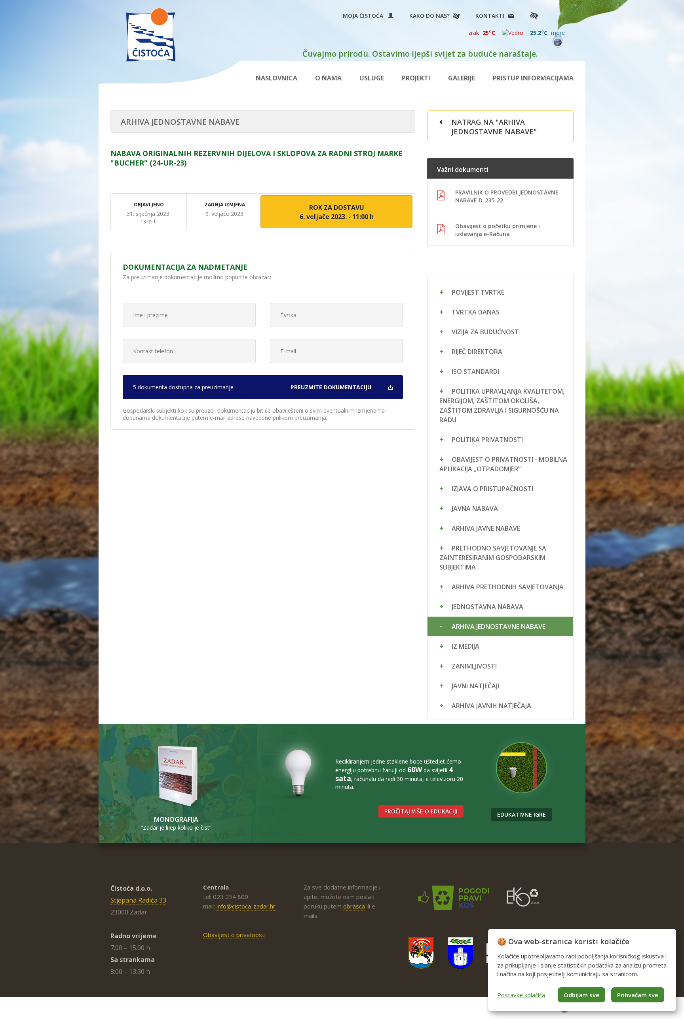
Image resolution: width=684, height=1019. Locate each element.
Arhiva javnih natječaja (491, 705)
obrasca (354, 906)
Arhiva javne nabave (486, 528)
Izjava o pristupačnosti (492, 488)
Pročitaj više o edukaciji (421, 811)
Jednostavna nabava (487, 606)
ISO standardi (475, 371)
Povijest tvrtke (478, 292)
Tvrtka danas (476, 312)
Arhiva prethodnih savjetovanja (508, 587)
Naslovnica (276, 78)
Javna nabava (475, 508)
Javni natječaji (475, 686)
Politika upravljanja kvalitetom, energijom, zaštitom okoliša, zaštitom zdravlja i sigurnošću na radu (501, 405)
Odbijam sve (581, 995)
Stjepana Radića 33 (138, 900)
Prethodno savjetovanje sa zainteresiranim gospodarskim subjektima (492, 557)
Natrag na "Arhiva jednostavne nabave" (494, 126)
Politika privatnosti (487, 439)
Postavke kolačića (521, 995)
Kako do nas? (429, 15)
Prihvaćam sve (637, 995)
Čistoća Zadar (150, 34)
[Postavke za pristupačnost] (534, 15)
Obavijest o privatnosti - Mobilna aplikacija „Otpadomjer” (503, 464)
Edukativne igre (521, 814)
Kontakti (489, 15)
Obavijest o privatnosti (234, 935)
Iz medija (465, 646)
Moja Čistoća (365, 15)
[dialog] (582, 970)
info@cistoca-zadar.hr (246, 906)
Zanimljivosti (474, 666)
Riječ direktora (477, 351)
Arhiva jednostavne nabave (498, 626)
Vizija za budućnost (485, 332)
